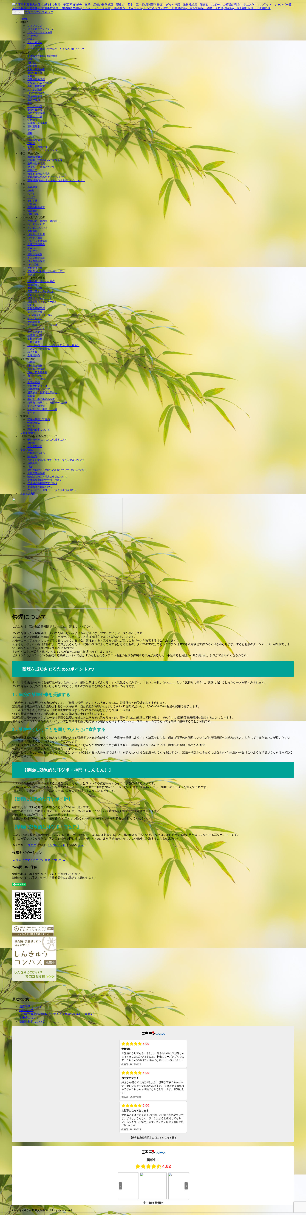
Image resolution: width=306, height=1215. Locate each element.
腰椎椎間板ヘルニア (38, 389)
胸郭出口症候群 (36, 369)
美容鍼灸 (32, 187)
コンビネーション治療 (39, 32)
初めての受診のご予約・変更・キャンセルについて (55, 460)
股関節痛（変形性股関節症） (43, 392)
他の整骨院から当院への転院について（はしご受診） (57, 470)
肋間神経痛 (33, 382)
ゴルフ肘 (32, 251)
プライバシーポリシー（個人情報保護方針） (52, 490)
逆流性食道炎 (34, 72)
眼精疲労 (32, 62)
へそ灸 (31, 194)
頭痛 (29, 59)
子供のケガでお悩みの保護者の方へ (47, 439)
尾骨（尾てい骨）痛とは (41, 291)
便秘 (29, 133)
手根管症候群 (34, 268)
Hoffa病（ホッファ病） (40, 315)
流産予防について (30, 1006)
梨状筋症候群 (34, 288)
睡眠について (55, 860)
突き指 (31, 274)
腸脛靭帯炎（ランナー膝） (42, 301)
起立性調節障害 (36, 93)
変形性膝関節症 (36, 308)
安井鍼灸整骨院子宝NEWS (42, 483)
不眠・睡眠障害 (36, 86)
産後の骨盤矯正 (36, 207)
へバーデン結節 (36, 379)
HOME (24, 19)
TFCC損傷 (33, 264)
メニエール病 (34, 106)
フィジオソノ (34, 25)
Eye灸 (30, 190)
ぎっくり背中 (34, 42)
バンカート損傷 (36, 234)
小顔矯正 (32, 204)
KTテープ (32, 35)
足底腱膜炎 (33, 355)
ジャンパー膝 (34, 311)
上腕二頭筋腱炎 (36, 244)
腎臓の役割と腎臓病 (38, 419)
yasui (81, 845)
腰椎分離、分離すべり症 (41, 281)
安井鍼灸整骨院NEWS (39, 487)
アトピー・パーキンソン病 (42, 150)
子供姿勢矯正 (34, 446)
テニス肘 (32, 247)
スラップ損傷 (34, 237)
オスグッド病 (34, 318)
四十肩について (29, 1017)
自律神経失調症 (36, 79)
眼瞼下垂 (32, 66)
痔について (26, 1010)
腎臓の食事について (38, 429)
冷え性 (31, 130)
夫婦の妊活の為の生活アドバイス (46, 177)
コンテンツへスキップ (39, 12)
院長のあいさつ (36, 453)
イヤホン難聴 (34, 89)
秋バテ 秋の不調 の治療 (42, 409)
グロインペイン (36, 295)
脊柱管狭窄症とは (37, 386)
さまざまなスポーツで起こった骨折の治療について (55, 49)
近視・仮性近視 (36, 69)
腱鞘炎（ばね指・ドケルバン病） (46, 271)
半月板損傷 (33, 322)
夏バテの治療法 (36, 406)
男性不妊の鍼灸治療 (38, 173)
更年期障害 (33, 126)
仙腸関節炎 (33, 285)
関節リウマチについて (28, 860)
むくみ (31, 136)
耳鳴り (31, 103)
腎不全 (31, 426)
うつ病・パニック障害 (39, 83)
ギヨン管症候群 (36, 258)
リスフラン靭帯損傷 (38, 348)
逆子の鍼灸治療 (36, 163)
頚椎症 (31, 362)
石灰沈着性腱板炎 (37, 372)
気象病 (31, 76)
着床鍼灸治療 (34, 157)
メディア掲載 (27, 493)
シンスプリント (36, 328)
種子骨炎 (32, 352)
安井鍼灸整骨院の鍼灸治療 (42, 56)
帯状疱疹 (32, 120)
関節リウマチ (34, 116)
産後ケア (32, 170)
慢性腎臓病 (33, 423)
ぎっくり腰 (33, 45)
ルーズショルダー (37, 224)
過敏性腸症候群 (36, 113)
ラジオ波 (32, 200)
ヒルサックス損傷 (37, 241)
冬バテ (31, 412)
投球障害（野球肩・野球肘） (43, 221)
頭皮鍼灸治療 (34, 140)
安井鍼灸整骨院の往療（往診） (44, 480)
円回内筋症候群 (36, 261)
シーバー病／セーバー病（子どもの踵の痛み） (53, 345)
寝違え (31, 39)
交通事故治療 (27, 433)
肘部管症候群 (34, 254)
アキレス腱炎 (34, 332)
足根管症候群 (34, 338)
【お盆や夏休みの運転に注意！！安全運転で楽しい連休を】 (57, 1013)
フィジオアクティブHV (40, 29)
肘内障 (31, 443)
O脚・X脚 (32, 214)
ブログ (32, 845)
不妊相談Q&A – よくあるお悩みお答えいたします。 (56, 180)
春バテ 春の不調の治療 (41, 399)
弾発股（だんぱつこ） (39, 298)
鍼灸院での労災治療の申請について (47, 476)
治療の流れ (33, 463)
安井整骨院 (26, 449)
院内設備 (32, 456)
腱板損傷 (32, 231)
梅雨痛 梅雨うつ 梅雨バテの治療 (47, 402)
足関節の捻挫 (34, 335)
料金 (29, 466)
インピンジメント (37, 227)
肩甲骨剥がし (34, 375)
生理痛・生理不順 (37, 123)
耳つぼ (31, 197)
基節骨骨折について (32, 1021)
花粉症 (31, 143)
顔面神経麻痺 (34, 96)
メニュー (18, 12)
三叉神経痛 (33, 99)
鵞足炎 (31, 305)
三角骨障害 (33, 342)
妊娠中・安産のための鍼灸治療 (44, 160)
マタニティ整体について (41, 167)
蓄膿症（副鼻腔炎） (38, 146)
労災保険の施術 (36, 473)
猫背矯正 (32, 210)
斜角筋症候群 (34, 365)
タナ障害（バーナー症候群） (43, 325)
